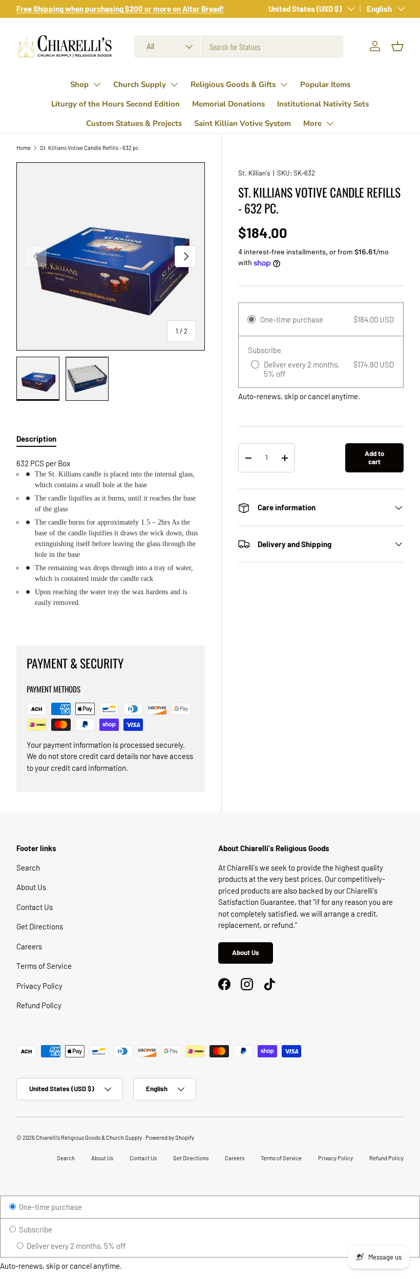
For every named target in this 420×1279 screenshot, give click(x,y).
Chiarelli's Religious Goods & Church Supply (89, 1137)
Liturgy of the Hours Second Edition (115, 104)
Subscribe (34, 1229)
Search (28, 867)
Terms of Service (44, 965)
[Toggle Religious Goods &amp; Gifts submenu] (284, 84)
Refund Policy (38, 1005)
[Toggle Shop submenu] (97, 84)
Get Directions (39, 926)
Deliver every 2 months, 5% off (75, 1245)
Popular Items (325, 84)
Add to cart (374, 457)
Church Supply (139, 84)
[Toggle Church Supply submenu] (174, 84)
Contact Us (34, 907)
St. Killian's (254, 173)
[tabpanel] (110, 539)
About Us (31, 887)
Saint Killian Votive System (242, 123)
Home (23, 147)
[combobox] (239, 46)
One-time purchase (49, 1206)
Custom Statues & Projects (134, 123)
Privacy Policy (39, 985)
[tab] (36, 438)
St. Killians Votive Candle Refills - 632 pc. (90, 147)
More (312, 123)
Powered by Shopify (169, 1137)
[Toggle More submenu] (330, 123)
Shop (79, 84)
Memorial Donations (228, 104)
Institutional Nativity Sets (323, 104)
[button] (397, 46)
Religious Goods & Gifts (233, 84)
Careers (29, 946)
